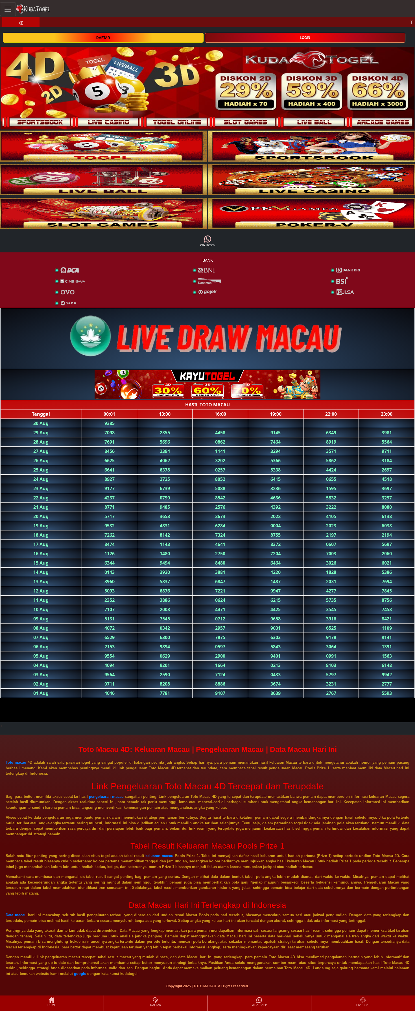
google (80, 974)
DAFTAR (103, 38)
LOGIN (305, 38)
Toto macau (16, 762)
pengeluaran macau (106, 796)
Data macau (16, 915)
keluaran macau (159, 856)
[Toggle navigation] (8, 9)
